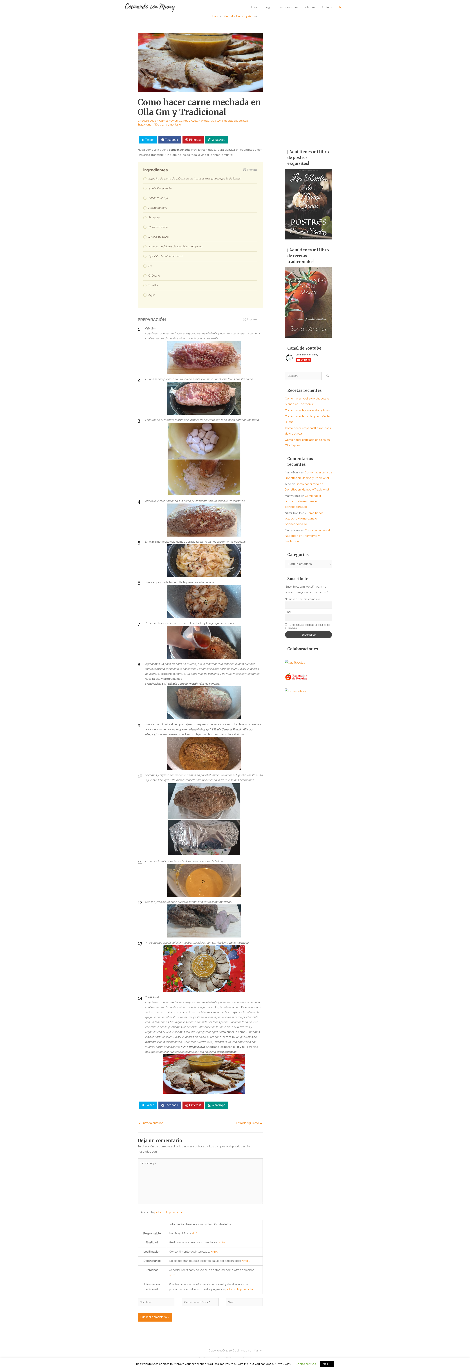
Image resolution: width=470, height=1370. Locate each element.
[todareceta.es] (295, 691)
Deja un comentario (168, 124)
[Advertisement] (308, 86)
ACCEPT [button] (327, 1364)
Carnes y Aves (168, 120)
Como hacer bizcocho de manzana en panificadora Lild (303, 501)
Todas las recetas (286, 7)
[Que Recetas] (295, 662)
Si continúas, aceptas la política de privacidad (307, 626)
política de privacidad (168, 1212)
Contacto (327, 7)
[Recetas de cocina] (296, 676)
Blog (267, 7)
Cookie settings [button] (306, 1364)
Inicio (254, 7)
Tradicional (145, 124)
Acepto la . (162, 1212)
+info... (196, 1233)
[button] (340, 7)
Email (288, 611)
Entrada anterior (150, 1123)
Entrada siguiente (249, 1123)
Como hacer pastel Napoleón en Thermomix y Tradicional (307, 536)
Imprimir (252, 169)
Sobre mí (309, 7)
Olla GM (216, 120)
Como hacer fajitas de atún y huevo (308, 410)
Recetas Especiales (235, 120)
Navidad (203, 120)
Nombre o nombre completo (302, 599)
